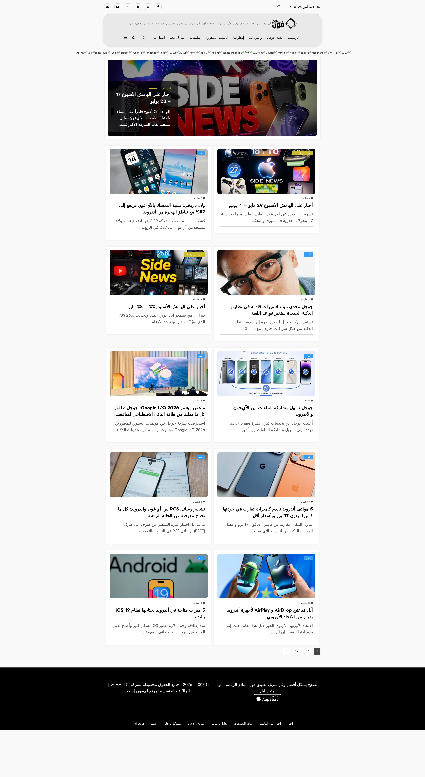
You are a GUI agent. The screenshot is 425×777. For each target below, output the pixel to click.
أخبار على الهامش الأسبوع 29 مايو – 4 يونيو (271, 205)
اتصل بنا (159, 37)
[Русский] (138, 52)
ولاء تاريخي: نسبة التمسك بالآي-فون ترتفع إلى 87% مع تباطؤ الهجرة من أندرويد (162, 208)
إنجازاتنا (238, 37)
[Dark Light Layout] (133, 37)
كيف (153, 723)
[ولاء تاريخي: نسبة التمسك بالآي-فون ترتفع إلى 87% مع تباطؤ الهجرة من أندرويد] (159, 171)
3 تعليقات (305, 198)
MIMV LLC (119, 684)
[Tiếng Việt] (80, 52)
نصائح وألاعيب (196, 723)
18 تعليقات (197, 603)
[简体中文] (334, 52)
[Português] (152, 52)
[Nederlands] (320, 52)
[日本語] (205, 52)
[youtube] (117, 6)
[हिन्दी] (249, 52)
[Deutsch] (271, 52)
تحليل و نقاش (219, 723)
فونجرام (139, 723)
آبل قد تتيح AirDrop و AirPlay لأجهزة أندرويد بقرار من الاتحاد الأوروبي (270, 613)
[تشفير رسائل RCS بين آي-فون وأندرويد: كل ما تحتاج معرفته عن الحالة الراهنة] (159, 474)
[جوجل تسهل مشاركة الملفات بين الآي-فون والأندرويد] (266, 373)
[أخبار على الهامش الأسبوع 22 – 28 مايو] (159, 272)
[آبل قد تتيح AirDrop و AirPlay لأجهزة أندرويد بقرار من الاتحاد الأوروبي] (266, 576)
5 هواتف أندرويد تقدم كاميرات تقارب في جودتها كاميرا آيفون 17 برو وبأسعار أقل (268, 512)
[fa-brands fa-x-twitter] (148, 6)
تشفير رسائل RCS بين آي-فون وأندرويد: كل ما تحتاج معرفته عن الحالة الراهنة (161, 512)
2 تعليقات (305, 299)
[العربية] (346, 52)
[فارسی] (173, 52)
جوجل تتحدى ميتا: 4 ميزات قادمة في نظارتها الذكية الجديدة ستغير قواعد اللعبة (271, 309)
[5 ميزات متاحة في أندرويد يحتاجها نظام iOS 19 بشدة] (159, 576)
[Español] (126, 52)
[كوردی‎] (184, 52)
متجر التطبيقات (243, 723)
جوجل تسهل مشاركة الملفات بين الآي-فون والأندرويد (273, 411)
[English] (306, 52)
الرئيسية (293, 37)
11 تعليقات (305, 603)
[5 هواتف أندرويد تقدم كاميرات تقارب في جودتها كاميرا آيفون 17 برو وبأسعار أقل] (266, 474)
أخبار (201, 153)
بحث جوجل (275, 37)
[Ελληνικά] (259, 52)
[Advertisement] (212, 753)
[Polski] (163, 52)
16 (296, 651)
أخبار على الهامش (164, 88)
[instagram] (128, 6)
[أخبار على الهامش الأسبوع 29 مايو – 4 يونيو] (266, 171)
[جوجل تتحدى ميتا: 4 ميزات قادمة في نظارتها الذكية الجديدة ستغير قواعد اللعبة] (266, 272)
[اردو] (91, 52)
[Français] (283, 52)
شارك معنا (177, 37)
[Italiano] (216, 52)
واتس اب (255, 37)
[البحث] (143, 37)
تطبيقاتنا (195, 37)
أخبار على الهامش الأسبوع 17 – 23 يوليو (143, 97)
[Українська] (103, 52)
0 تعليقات (305, 400)
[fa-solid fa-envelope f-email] (107, 6)
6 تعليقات (197, 198)
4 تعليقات (197, 299)
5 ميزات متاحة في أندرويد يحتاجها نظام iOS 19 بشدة (160, 613)
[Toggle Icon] (126, 37)
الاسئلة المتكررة (217, 37)
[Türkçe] (116, 52)
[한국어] (194, 52)
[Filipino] (295, 52)
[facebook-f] (158, 6)
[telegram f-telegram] (138, 6)
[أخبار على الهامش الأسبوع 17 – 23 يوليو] (212, 98)
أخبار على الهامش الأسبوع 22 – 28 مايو (166, 306)
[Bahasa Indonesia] (233, 52)
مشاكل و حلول (171, 723)
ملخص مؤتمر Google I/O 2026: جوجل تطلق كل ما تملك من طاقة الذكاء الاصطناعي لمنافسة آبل (160, 411)
